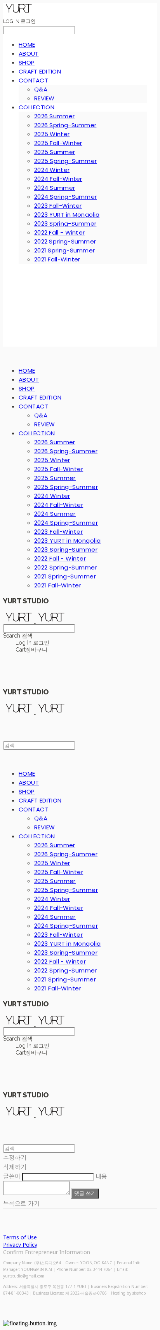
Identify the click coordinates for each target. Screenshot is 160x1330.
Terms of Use (20, 1237)
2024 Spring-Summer (65, 197)
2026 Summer (54, 116)
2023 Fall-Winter (58, 206)
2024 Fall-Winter (58, 179)
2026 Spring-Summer (65, 125)
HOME (27, 44)
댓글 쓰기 (85, 1193)
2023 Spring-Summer (65, 223)
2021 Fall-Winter (57, 259)
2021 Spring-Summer (64, 250)
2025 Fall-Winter (58, 143)
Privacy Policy (20, 1244)
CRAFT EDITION (40, 71)
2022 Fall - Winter (59, 232)
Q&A (40, 89)
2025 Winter (52, 134)
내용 (101, 1176)
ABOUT (29, 53)
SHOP (27, 62)
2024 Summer (54, 188)
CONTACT (33, 80)
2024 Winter (52, 170)
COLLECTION (36, 107)
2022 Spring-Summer (65, 241)
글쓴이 (12, 1176)
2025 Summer (54, 152)
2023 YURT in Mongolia (66, 214)
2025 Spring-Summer (65, 161)
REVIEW (44, 98)
